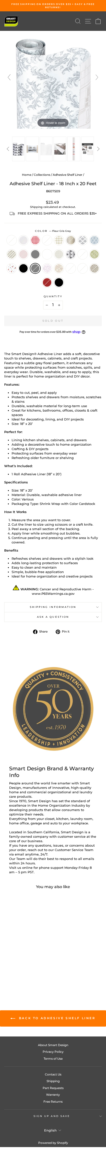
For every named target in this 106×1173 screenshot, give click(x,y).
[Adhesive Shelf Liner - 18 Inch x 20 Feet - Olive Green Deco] (8, 965)
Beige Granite (94, 268)
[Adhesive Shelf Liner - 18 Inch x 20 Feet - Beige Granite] (37, 970)
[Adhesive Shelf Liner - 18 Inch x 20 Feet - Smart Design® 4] (59, 149)
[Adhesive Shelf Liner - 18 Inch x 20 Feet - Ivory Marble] (20, 970)
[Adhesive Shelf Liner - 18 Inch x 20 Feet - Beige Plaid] (37, 956)
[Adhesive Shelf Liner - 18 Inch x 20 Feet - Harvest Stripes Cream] (25, 956)
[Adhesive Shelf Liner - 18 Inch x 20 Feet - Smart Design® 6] (87, 149)
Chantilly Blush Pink (23, 254)
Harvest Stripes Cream (47, 240)
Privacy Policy (53, 1052)
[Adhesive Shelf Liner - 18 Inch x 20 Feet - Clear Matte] (14, 956)
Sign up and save (52, 1116)
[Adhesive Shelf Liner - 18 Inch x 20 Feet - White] (8, 956)
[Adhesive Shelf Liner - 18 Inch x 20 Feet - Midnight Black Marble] (25, 970)
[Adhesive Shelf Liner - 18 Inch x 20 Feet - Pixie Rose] (31, 965)
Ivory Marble (59, 268)
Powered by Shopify (53, 1143)
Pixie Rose (12, 268)
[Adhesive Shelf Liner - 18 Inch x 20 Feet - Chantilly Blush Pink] (25, 961)
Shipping (36, 207)
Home (26, 175)
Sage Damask (94, 254)
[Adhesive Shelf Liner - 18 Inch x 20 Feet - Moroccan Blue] (14, 961)
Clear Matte (23, 240)
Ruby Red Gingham (35, 240)
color (53, 231)
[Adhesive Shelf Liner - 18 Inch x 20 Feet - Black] (25, 975)
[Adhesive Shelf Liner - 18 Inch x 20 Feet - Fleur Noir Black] (37, 965)
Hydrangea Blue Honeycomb (83, 254)
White (12, 240)
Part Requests (53, 1088)
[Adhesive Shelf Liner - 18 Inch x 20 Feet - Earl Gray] (31, 961)
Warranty (53, 1094)
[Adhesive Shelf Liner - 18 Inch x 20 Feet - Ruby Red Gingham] (20, 956)
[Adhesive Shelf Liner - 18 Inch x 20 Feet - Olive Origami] (20, 961)
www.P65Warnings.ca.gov (53, 594)
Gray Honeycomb (71, 254)
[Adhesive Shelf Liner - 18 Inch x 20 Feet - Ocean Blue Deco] (37, 961)
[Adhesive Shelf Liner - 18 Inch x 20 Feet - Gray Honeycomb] (14, 965)
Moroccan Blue (94, 240)
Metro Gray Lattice (83, 240)
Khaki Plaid (59, 240)
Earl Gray (35, 254)
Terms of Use (53, 1058)
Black (59, 282)
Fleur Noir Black (23, 268)
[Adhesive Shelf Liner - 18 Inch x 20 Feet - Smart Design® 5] (73, 149)
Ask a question (53, 616)
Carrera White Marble (83, 268)
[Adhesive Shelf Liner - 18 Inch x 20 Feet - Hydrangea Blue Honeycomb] (20, 965)
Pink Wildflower (47, 268)
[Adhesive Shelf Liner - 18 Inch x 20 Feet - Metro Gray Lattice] (8, 961)
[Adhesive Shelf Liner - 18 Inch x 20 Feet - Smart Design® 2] (32, 149)
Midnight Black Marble (71, 268)
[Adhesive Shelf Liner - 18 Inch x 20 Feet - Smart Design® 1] (18, 149)
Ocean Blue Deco (47, 254)
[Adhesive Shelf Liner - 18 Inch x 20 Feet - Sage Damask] (25, 965)
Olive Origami (12, 254)
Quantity (53, 296)
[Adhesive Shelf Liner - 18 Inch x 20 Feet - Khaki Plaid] (31, 956)
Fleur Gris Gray (35, 268)
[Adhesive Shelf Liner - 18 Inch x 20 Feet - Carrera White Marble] (31, 970)
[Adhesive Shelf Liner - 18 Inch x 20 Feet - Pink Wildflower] (14, 970)
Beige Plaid (71, 240)
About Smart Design (53, 1045)
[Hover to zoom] (53, 79)
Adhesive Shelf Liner (67, 175)
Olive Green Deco (59, 254)
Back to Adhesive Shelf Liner (56, 1018)
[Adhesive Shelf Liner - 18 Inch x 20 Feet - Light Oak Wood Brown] (20, 975)
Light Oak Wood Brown (47, 282)
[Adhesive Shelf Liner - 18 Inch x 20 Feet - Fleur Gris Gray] (8, 970)
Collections (42, 175)
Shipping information (53, 607)
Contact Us (53, 1074)
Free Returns (53, 1101)
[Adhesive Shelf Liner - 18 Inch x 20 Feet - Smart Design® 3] (46, 149)
